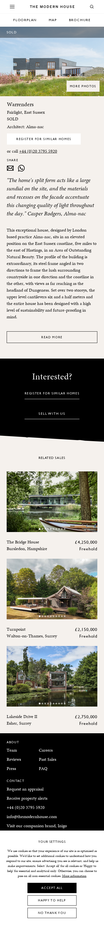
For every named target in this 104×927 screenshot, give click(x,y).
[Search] (91, 6)
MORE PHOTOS (83, 86)
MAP (53, 20)
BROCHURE (80, 20)
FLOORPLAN (25, 20)
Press (11, 768)
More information (74, 875)
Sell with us (52, 413)
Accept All (52, 888)
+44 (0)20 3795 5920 (38, 151)
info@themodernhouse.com (32, 816)
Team (12, 750)
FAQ (43, 768)
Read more (52, 337)
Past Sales (47, 759)
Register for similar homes (43, 139)
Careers (46, 750)
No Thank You (52, 913)
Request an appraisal (25, 789)
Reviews (14, 759)
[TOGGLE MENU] (12, 6)
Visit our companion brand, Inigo (37, 825)
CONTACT (16, 781)
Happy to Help (52, 900)
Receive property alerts (27, 798)
